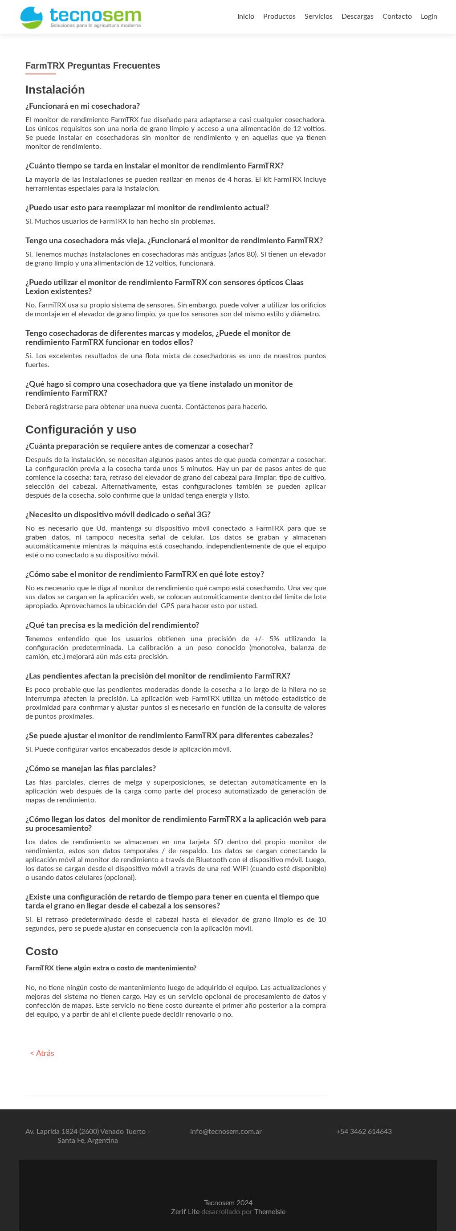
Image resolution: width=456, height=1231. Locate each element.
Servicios (319, 16)
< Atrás (42, 1054)
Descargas (358, 16)
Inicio (245, 16)
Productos (279, 16)
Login (429, 16)
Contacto (397, 16)
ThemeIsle (269, 1211)
